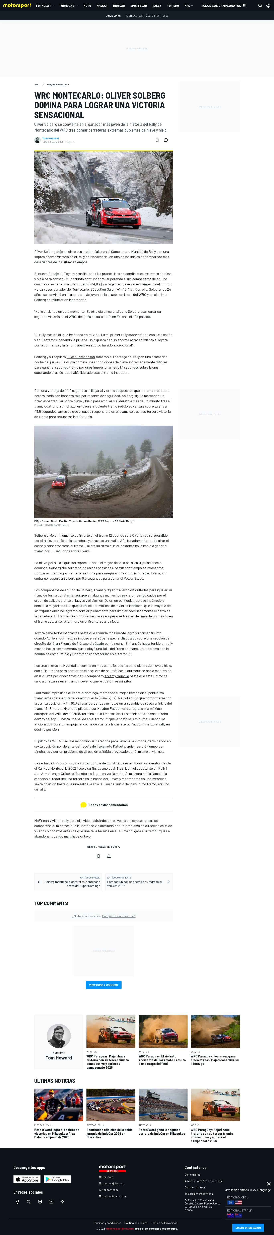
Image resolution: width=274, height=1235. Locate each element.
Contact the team (195, 1187)
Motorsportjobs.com (111, 1183)
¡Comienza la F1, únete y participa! (147, 15)
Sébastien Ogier (103, 289)
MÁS (187, 5)
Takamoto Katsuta (111, 746)
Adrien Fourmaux (60, 638)
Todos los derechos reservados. (156, 1228)
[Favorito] (157, 140)
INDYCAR (119, 5)
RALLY (156, 5)
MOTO (87, 5)
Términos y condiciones (107, 1223)
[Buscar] (260, 6)
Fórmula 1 (43, 5)
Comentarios (192, 1174)
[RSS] (62, 1202)
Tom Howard (50, 138)
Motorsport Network (120, 1228)
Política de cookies (135, 1223)
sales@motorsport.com (199, 1193)
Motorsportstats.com (112, 1196)
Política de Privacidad (164, 1223)
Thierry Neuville (117, 676)
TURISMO (173, 5)
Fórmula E (67, 5)
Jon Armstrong (46, 773)
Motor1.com (106, 1177)
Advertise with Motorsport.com (204, 1181)
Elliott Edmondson (81, 356)
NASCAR (102, 5)
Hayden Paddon (109, 708)
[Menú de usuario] (268, 6)
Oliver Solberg (45, 251)
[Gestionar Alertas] (109, 856)
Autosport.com (108, 1189)
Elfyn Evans (79, 284)
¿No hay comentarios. (104, 916)
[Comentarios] (167, 140)
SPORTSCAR (138, 5)
